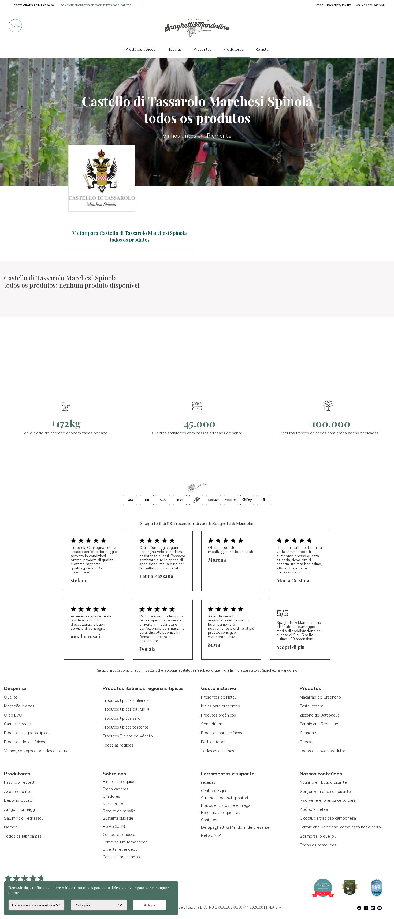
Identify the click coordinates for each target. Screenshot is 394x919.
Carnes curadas (18, 724)
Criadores (111, 796)
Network (209, 835)
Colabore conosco (119, 834)
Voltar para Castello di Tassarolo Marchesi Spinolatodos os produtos (129, 236)
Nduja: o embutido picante (323, 782)
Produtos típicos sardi (122, 718)
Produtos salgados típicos (27, 733)
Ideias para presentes (220, 706)
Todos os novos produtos (323, 750)
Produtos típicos (140, 49)
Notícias (174, 49)
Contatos (209, 820)
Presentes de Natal (218, 697)
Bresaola (308, 742)
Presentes (203, 49)
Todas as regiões (118, 745)
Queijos (11, 697)
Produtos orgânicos (218, 715)
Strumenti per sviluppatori (224, 798)
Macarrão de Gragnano (320, 697)
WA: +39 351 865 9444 (370, 5)
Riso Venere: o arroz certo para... (329, 800)
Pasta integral (312, 706)
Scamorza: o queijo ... (318, 836)
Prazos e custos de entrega (225, 805)
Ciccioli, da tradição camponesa (328, 818)
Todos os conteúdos (318, 845)
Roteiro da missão (119, 811)
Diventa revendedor (121, 849)
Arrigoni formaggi (20, 809)
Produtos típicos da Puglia (126, 709)
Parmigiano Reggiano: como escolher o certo (340, 827)
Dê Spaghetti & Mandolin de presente (235, 827)
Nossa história (115, 804)
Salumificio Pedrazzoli (23, 818)
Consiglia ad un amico (122, 857)
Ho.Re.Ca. (112, 826)
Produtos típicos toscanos (126, 727)
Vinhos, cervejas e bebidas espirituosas (39, 750)
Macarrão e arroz (19, 706)
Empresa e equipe (119, 781)
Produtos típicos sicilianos (125, 700)
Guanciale (308, 733)
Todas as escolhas (217, 750)
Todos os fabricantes (23, 836)
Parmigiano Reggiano (319, 724)
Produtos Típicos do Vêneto (128, 736)
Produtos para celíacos (221, 733)
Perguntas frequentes (220, 812)
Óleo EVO (13, 715)
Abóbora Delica (314, 809)
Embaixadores (115, 789)
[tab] (129, 236)
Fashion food (212, 742)
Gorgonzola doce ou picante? (326, 791)
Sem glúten (211, 724)
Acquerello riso (18, 791)
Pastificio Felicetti (19, 782)
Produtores (233, 49)
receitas (208, 782)
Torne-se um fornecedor (125, 842)
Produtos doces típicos (24, 742)
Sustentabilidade (118, 818)
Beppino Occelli (18, 800)
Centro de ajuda (215, 790)
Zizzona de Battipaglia (320, 715)
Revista (262, 49)
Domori (10, 827)
